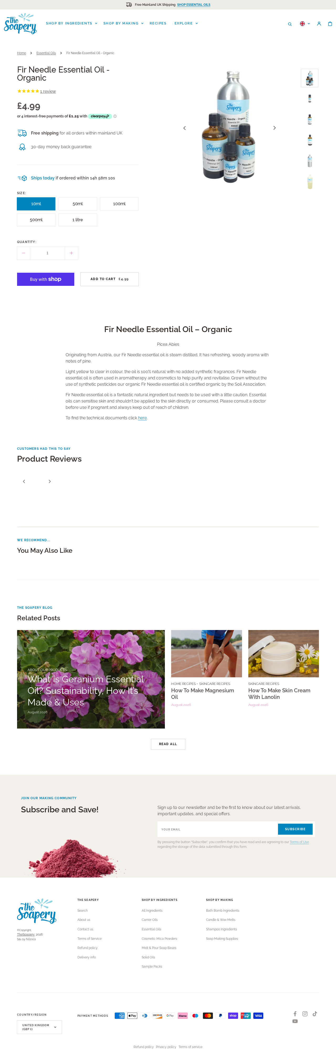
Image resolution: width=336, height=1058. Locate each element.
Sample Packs (152, 966)
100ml (120, 205)
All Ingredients (152, 910)
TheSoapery (25, 934)
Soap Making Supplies (222, 939)
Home (21, 53)
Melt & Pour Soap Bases (159, 948)
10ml (38, 205)
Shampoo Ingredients (221, 929)
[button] (290, 23)
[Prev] (24, 481)
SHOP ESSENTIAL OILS (193, 5)
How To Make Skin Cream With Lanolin (279, 693)
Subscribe (295, 829)
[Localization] (305, 23)
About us (83, 920)
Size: (21, 193)
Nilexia (31, 939)
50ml (80, 205)
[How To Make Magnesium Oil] (206, 679)
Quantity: (26, 242)
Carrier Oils (150, 920)
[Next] (49, 481)
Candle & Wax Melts (220, 920)
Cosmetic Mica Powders (159, 939)
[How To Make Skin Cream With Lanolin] (283, 679)
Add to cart (110, 279)
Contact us (85, 929)
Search (82, 910)
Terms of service (190, 1047)
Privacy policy (166, 1047)
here (142, 417)
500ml (37, 221)
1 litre (79, 221)
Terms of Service (89, 939)
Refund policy (87, 948)
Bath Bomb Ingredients (222, 910)
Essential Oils (46, 53)
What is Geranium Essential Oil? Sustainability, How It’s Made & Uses (86, 691)
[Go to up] (329, 1051)
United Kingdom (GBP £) (35, 1027)
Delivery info (86, 957)
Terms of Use (299, 842)
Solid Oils (148, 957)
